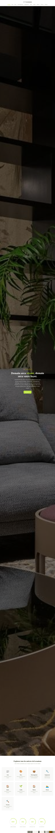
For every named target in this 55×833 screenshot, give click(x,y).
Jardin (34, 4)
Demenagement (20, 4)
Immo (31, 4)
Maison (38, 4)
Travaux (46, 4)
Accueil (9, 4)
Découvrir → (27, 392)
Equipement (26, 4)
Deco (15, 4)
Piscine (42, 4)
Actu (12, 4)
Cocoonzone (27, 2)
